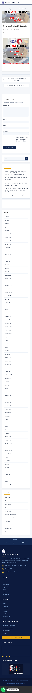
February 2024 (8, 316)
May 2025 (7, 264)
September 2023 (8, 333)
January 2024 (8, 319)
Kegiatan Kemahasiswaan (10, 514)
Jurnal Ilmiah (6, 614)
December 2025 (8, 240)
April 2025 (7, 268)
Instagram (17, 542)
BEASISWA (7, 497)
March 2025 (7, 271)
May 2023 (7, 347)
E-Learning (5, 606)
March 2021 (7, 429)
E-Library (5, 611)
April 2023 (7, 350)
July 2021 (7, 419)
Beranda (4, 9)
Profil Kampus (6, 584)
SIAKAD (4, 603)
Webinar (7, 531)
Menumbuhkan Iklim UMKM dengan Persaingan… (14, 79)
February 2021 (8, 433)
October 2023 (8, 330)
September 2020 (8, 450)
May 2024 (7, 306)
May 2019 (7, 481)
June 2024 (7, 302)
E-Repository (6, 608)
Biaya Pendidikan (6, 630)
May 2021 (7, 426)
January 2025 (8, 278)
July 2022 (7, 381)
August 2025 (8, 254)
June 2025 (7, 261)
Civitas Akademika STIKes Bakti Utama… (16, 85)
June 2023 (7, 344)
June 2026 (7, 220)
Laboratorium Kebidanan (10, 518)
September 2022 (8, 374)
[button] (3, 689)
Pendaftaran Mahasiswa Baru (9, 625)
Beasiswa (5, 633)
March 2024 (7, 313)
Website (5, 131)
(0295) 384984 (8, 568)
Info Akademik (8, 511)
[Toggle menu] (28, 2)
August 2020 (8, 453)
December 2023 (8, 323)
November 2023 (8, 326)
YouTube (26, 542)
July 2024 (7, 299)
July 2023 (7, 340)
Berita (4, 592)
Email (5, 125)
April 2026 (7, 227)
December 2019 (8, 471)
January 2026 (8, 237)
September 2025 (8, 251)
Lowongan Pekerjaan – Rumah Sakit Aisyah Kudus (16, 195)
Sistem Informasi (6, 616)
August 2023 (8, 337)
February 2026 (8, 233)
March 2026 (7, 230)
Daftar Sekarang (17, 637)
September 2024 (8, 292)
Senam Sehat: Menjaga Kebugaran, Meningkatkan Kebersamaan (16, 178)
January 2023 (8, 361)
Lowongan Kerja (8, 524)
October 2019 (8, 474)
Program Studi (6, 587)
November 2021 (8, 405)
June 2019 (7, 478)
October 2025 (8, 247)
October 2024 (8, 288)
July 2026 (7, 216)
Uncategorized (10, 9)
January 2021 (8, 436)
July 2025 (7, 258)
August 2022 (8, 378)
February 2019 (8, 484)
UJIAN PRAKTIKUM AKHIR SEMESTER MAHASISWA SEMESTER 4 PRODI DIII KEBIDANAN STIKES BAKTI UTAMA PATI (16, 190)
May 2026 (7, 223)
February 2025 (8, 275)
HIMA (6, 507)
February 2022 (8, 395)
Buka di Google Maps (8, 656)
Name (5, 119)
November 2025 (8, 244)
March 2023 (7, 354)
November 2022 (8, 368)
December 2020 (8, 440)
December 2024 (8, 282)
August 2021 (8, 416)
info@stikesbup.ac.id (10, 572)
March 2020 (7, 467)
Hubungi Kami (6, 594)
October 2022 (8, 371)
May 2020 (7, 464)
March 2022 (7, 392)
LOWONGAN (7, 521)
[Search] (26, 158)
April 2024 (7, 309)
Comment (6, 105)
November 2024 (8, 285)
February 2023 (8, 357)
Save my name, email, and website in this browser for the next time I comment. (22, 140)
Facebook (8, 542)
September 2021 (8, 412)
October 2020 (8, 447)
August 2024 (8, 295)
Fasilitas (4, 589)
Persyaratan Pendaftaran (8, 628)
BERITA (6, 500)
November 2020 (8, 443)
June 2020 (7, 460)
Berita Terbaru (8, 504)
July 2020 (7, 457)
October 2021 (8, 409)
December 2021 (8, 402)
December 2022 (8, 364)
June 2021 (7, 423)
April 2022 (7, 388)
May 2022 (7, 385)
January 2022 (8, 399)
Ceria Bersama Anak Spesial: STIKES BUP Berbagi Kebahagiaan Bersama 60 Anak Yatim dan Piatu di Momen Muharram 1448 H (16, 183)
